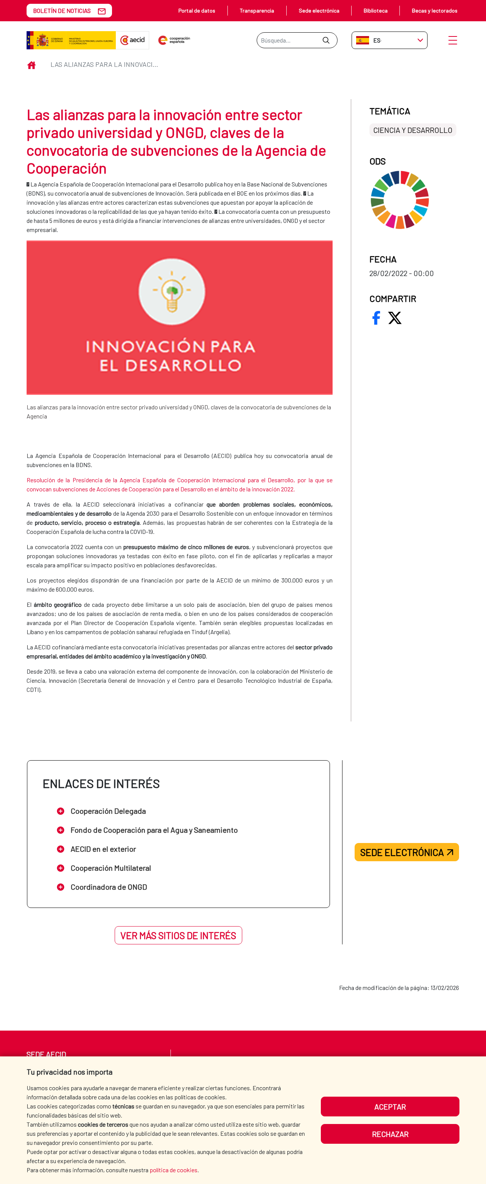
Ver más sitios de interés (178, 935)
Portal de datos (196, 10)
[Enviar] (326, 40)
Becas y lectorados (435, 10)
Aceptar (390, 1106)
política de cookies (173, 1169)
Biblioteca (376, 10)
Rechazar (390, 1133)
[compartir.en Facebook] (376, 318)
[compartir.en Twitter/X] (395, 318)
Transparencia (257, 10)
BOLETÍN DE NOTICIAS (62, 10)
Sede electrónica (319, 10)
